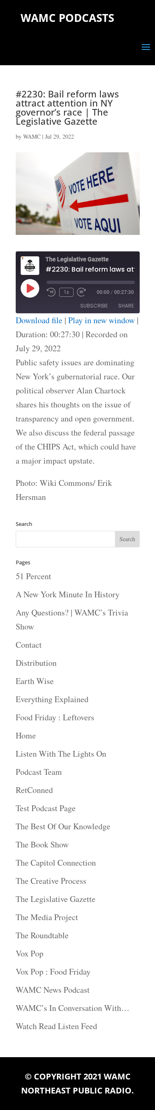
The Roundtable (42, 935)
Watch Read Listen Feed (56, 1026)
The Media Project (47, 917)
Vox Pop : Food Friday (53, 971)
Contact (29, 644)
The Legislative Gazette (55, 898)
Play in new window (101, 320)
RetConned (34, 789)
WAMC (32, 136)
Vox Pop (29, 953)
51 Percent (33, 576)
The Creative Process (51, 880)
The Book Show (42, 844)
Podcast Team (39, 771)
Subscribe (94, 305)
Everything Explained (52, 699)
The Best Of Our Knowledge (63, 826)
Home (26, 735)
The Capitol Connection (56, 862)
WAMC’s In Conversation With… (72, 1007)
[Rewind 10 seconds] (51, 292)
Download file (39, 320)
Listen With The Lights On (61, 753)
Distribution (36, 662)
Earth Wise (35, 680)
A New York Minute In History (67, 594)
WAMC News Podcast (53, 989)
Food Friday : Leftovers (55, 717)
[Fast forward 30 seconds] (81, 292)
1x (66, 292)
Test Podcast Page (46, 808)
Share (126, 305)
